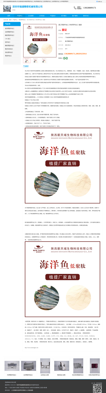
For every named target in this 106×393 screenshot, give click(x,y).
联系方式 (86, 15)
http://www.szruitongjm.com (31, 347)
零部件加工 (8, 56)
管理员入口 (25, 390)
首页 (8, 15)
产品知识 (52, 15)
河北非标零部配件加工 (78, 375)
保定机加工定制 (61, 375)
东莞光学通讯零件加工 (94, 375)
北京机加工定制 (45, 375)
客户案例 (75, 15)
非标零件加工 (22, 19)
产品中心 (19, 15)
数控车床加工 (9, 49)
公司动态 (41, 15)
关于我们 (63, 15)
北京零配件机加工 (28, 375)
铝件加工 (7, 42)
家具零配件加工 (9, 28)
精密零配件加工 (9, 45)
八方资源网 (14, 390)
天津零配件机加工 (11, 375)
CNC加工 (8, 38)
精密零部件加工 (9, 35)
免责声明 (19, 390)
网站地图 (30, 390)
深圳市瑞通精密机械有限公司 (24, 385)
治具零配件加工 (9, 32)
